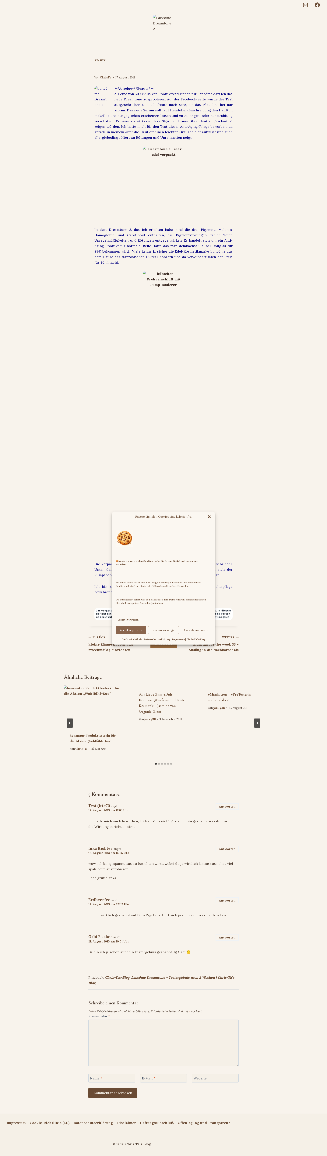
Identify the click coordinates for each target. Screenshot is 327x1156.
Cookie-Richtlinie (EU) (49, 1123)
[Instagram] (305, 5)
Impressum (16, 1123)
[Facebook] (317, 5)
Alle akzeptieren (131, 630)
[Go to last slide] (70, 723)
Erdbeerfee (99, 899)
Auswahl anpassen (196, 630)
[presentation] (94, 706)
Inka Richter (100, 848)
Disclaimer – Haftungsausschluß (145, 1123)
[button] (209, 516)
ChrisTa (105, 77)
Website (200, 1078)
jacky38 (150, 719)
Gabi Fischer (100, 936)
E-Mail (148, 1078)
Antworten (227, 806)
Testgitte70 (99, 805)
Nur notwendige (163, 630)
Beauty (100, 60)
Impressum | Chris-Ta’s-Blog (188, 639)
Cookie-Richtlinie (132, 639)
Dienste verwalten (128, 619)
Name (96, 1078)
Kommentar (99, 1016)
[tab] (156, 764)
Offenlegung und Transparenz (204, 1123)
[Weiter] (257, 723)
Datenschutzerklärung (157, 639)
